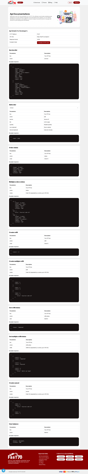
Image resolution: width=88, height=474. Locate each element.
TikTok (70, 459)
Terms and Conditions (44, 458)
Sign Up (77, 2)
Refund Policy (42, 464)
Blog (50, 2)
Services (37, 2)
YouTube (70, 456)
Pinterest (79, 459)
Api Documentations (43, 456)
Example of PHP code (43, 42)
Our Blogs (41, 462)
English (19, 2)
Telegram (79, 456)
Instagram (61, 459)
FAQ (56, 2)
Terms (45, 2)
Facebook (61, 456)
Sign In (70, 2)
